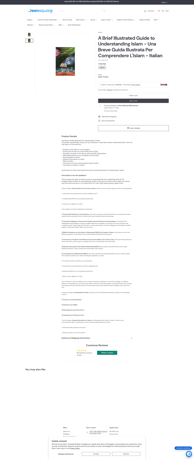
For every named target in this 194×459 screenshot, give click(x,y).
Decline (126, 454)
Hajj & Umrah (106, 20)
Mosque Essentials (46, 25)
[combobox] (83, 11)
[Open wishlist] (159, 11)
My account (114, 434)
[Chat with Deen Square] (189, 454)
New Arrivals (67, 20)
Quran (93, 20)
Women (30, 25)
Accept (96, 454)
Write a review (107, 353)
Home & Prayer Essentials (47, 20)
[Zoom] (65, 63)
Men (156, 20)
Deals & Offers (144, 20)
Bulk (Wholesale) (74, 25)
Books (29, 20)
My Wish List (114, 431)
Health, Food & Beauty (125, 20)
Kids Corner (80, 20)
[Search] (104, 11)
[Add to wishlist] (44, 377)
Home (100, 32)
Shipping (110, 90)
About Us (66, 431)
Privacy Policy (75, 448)
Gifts (60, 25)
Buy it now (133, 101)
